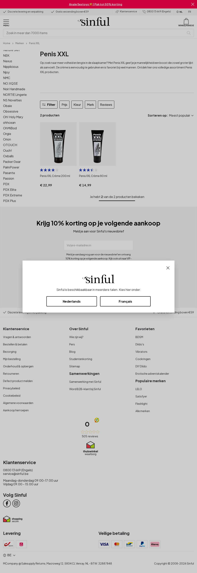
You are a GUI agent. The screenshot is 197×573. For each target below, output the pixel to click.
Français (125, 301)
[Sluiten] (167, 267)
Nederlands (72, 301)
